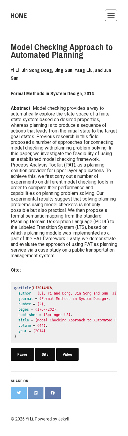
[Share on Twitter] (19, 393)
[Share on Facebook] (53, 393)
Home (19, 16)
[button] (111, 15)
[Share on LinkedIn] (35, 393)
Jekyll (63, 419)
